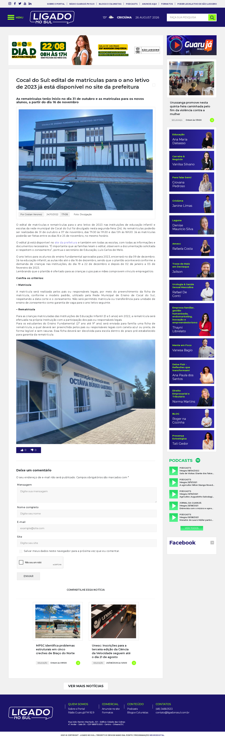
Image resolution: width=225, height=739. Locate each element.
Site (19, 526)
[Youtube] (25, 4)
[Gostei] (22, 440)
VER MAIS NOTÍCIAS (85, 676)
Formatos (167, 4)
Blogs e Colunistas (110, 4)
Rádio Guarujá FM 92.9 (81, 4)
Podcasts (131, 4)
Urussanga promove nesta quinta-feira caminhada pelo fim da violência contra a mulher (190, 108)
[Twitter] (20, 4)
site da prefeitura (66, 232)
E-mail (21, 512)
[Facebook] (14, 4)
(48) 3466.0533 (164, 698)
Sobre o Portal (56, 4)
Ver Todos (192, 528)
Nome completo (28, 497)
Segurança (177, 120)
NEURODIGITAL (157, 725)
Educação (42, 653)
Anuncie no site (111, 698)
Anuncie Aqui (149, 4)
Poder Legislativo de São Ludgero (197, 4)
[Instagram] (9, 4)
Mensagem (24, 474)
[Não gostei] (32, 440)
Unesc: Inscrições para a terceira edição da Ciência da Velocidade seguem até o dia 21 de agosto (111, 641)
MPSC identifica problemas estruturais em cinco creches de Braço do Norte (55, 639)
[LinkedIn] (30, 4)
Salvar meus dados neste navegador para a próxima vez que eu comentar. (72, 541)
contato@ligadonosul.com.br (172, 702)
